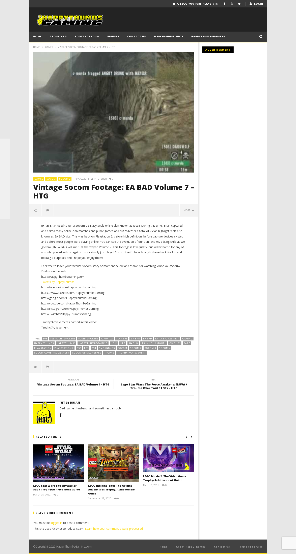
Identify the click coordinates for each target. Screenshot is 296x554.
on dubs (175, 343)
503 (45, 338)
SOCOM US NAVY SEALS (86, 352)
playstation (42, 347)
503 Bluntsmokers (62, 338)
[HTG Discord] (5, 174)
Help (114, 343)
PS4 (94, 347)
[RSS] (5, 204)
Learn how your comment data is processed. (114, 528)
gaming (187, 338)
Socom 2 (65, 178)
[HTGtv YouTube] (5, 164)
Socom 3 (150, 347)
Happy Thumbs (44, 343)
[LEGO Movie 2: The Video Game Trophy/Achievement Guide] (168, 458)
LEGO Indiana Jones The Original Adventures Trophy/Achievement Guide (112, 489)
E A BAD (135, 338)
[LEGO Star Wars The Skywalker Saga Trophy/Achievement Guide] (58, 463)
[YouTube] (232, 3)
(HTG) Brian (100, 178)
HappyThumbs (66, 343)
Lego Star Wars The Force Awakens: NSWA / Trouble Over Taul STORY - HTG (154, 384)
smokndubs (107, 347)
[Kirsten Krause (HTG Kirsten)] (5, 214)
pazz (187, 343)
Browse (113, 36)
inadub (133, 343)
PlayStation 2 (64, 347)
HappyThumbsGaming (93, 343)
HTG (122, 343)
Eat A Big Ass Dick (167, 338)
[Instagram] (5, 194)
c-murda (107, 338)
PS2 (79, 347)
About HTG (58, 36)
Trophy (109, 352)
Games (49, 46)
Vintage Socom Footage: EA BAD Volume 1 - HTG (73, 382)
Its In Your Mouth (153, 343)
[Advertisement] (236, 89)
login (258, 3)
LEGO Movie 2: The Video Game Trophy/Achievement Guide (164, 478)
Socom (51, 178)
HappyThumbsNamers (208, 36)
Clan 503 (121, 338)
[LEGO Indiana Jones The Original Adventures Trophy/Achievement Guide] (113, 463)
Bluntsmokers (88, 338)
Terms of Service (250, 546)
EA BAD (147, 338)
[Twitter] (239, 3)
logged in (56, 523)
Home (37, 36)
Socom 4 (165, 347)
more (187, 210)
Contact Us (136, 36)
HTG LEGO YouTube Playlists (195, 3)
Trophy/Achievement (131, 352)
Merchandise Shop (168, 36)
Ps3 (86, 347)
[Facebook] (224, 3)
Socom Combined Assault (51, 352)
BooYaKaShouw (87, 36)
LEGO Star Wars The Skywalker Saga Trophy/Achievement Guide (56, 487)
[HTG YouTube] (5, 154)
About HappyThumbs (191, 546)
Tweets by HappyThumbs (58, 282)
